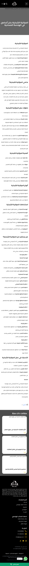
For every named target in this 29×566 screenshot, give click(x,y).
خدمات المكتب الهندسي (21, 505)
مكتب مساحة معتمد (22, 519)
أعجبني (24, 405)
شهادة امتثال (24, 524)
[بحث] (6, 3)
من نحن (25, 502)
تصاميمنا (25, 507)
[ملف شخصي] (14, 4)
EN (2, 4)
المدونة (7, 553)
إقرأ (25, 433)
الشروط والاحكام (14, 553)
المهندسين (24, 509)
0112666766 (21, 534)
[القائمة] (26, 3)
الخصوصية (21, 553)
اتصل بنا (25, 512)
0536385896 (21, 531)
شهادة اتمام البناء (23, 521)
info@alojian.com (20, 537)
